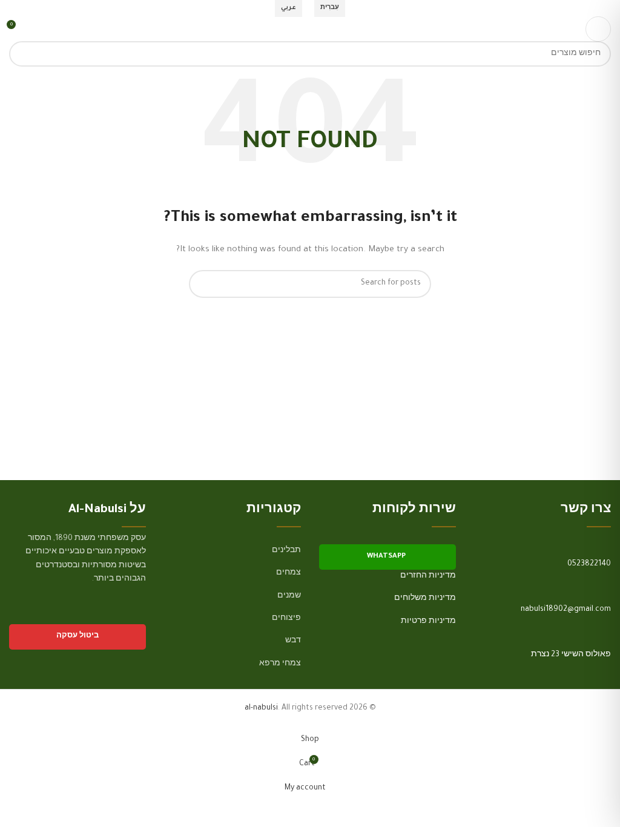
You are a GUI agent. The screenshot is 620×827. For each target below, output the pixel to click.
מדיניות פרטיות (428, 622)
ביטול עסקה (77, 637)
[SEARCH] (22, 54)
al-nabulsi (261, 708)
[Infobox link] (542, 580)
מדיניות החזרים (428, 576)
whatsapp (386, 557)
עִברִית (329, 8)
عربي (288, 8)
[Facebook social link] (138, 614)
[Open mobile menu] (598, 29)
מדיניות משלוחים (425, 599)
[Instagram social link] (122, 614)
